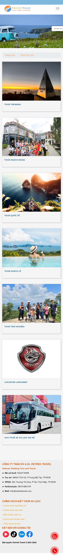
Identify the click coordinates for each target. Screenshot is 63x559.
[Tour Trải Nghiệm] (31, 303)
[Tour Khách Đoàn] (31, 136)
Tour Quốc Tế (12, 215)
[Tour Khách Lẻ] (31, 247)
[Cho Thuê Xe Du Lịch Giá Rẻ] (31, 414)
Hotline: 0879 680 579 (12, 3)
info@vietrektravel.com (5, 3)
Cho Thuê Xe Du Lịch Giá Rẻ (19, 437)
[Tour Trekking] (31, 81)
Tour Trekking (12, 104)
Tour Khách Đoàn (14, 160)
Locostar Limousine (15, 382)
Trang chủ (10, 55)
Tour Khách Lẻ (12, 271)
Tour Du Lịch (27, 55)
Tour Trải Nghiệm (14, 326)
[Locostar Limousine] (31, 358)
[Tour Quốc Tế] (31, 192)
